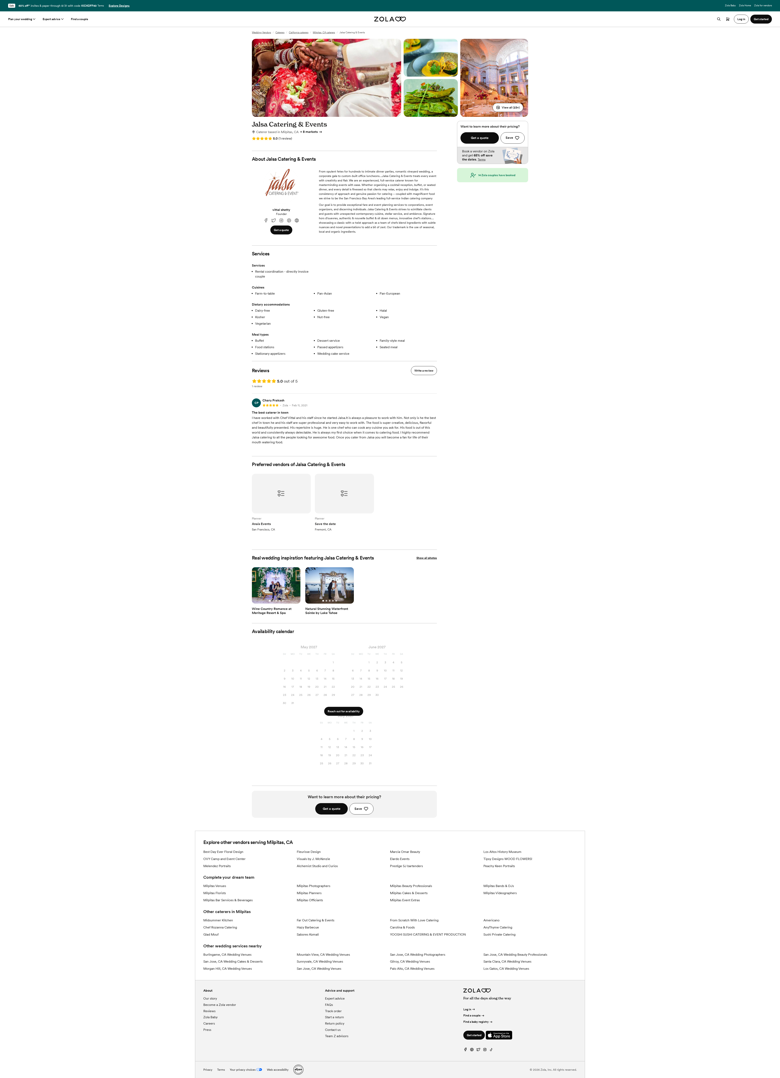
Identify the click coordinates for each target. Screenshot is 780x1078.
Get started (474, 1035)
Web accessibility (277, 1069)
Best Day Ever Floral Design (223, 852)
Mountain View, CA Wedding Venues (323, 955)
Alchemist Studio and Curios (317, 866)
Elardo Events (400, 859)
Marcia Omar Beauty (405, 852)
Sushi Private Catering (499, 934)
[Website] (296, 220)
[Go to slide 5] (282, 601)
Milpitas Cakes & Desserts (409, 893)
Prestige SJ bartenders (406, 866)
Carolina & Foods (402, 927)
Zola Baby (730, 5)
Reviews (209, 1011)
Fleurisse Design (309, 852)
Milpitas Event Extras (405, 900)
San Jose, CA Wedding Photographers (417, 955)
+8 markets (309, 132)
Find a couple (79, 19)
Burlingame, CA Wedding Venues (227, 955)
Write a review (423, 370)
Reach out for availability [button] (344, 711)
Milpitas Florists (214, 893)
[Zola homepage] (390, 19)
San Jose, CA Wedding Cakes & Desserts (233, 961)
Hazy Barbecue (308, 927)
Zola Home (745, 5)
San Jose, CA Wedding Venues (319, 969)
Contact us (333, 1030)
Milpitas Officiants (310, 900)
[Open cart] (727, 19)
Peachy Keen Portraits (499, 866)
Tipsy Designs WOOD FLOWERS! (507, 859)
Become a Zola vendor (219, 1005)
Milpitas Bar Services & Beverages (228, 900)
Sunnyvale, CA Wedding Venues (320, 961)
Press (207, 1030)
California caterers (298, 32)
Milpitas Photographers (313, 886)
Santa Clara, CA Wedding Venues (507, 961)
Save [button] (358, 809)
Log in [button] (741, 19)
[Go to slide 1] (269, 601)
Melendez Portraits (217, 866)
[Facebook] (265, 220)
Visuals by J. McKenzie (313, 859)
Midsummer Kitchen (218, 920)
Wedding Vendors (261, 32)
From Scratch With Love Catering (414, 920)
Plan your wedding (20, 19)
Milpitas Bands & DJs (498, 886)
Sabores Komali (308, 934)
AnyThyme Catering (497, 927)
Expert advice (51, 19)
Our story (210, 998)
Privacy (207, 1069)
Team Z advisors (336, 1036)
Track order (333, 1011)
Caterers (279, 32)
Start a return (334, 1017)
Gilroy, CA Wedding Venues (410, 961)
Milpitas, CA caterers (324, 32)
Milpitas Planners (309, 893)
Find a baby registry (476, 1021)
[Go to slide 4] (279, 601)
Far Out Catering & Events (315, 920)
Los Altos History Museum (502, 852)
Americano (491, 920)
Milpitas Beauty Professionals (411, 886)
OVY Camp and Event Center (224, 859)
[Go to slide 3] (276, 601)
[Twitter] (478, 1050)
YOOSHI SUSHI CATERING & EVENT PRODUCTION (428, 934)
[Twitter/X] (273, 220)
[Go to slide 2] (273, 601)
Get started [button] (761, 19)
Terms (101, 5)
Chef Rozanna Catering (220, 927)
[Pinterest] (289, 220)
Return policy (334, 1023)
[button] (508, 107)
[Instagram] (281, 220)
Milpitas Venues (214, 886)
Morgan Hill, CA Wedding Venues (227, 969)
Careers (209, 1023)
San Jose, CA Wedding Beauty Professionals (515, 955)
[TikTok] (491, 1050)
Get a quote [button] (281, 230)
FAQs (329, 1005)
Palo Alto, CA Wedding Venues (412, 969)
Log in (467, 1009)
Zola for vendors (763, 5)
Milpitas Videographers (500, 893)
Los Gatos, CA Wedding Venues (506, 969)
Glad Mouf (211, 934)
